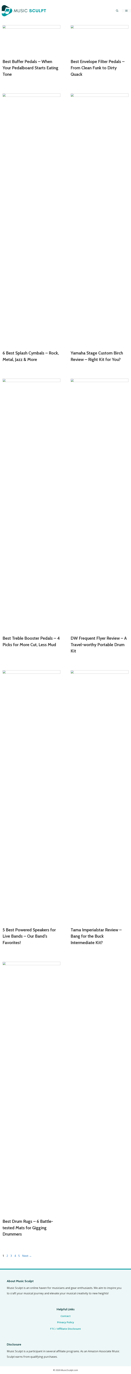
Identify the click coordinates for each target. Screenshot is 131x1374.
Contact (66, 1316)
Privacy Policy (65, 1322)
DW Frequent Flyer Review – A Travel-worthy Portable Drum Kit (99, 644)
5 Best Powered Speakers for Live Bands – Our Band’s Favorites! (29, 936)
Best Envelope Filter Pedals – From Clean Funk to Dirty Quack (98, 68)
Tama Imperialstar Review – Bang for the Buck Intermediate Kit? (96, 936)
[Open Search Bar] (117, 10)
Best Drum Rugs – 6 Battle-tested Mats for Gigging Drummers (28, 1228)
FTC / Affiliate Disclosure (65, 1328)
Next (27, 1256)
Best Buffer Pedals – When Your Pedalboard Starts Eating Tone (30, 68)
